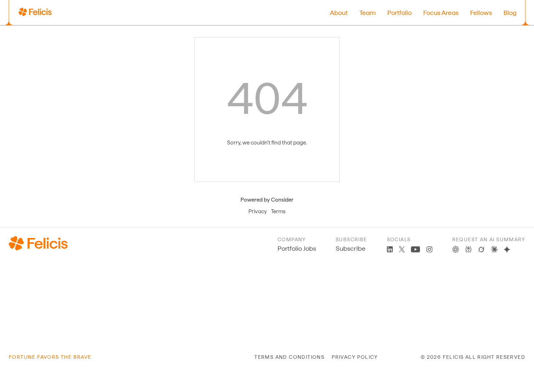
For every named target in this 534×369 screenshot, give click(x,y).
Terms (278, 211)
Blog (510, 12)
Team (367, 12)
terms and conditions (289, 357)
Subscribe (350, 248)
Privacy (257, 211)
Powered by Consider (267, 200)
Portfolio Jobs (297, 248)
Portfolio (399, 12)
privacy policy (355, 357)
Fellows (481, 12)
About (339, 12)
